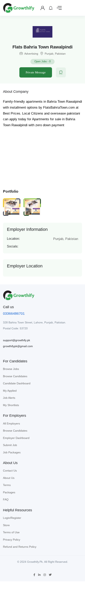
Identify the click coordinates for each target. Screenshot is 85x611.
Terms (7, 485)
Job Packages (12, 452)
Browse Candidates (15, 376)
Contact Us (10, 470)
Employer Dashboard (16, 438)
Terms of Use (11, 532)
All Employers (11, 423)
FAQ (5, 499)
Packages (9, 492)
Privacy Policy (11, 539)
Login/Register (12, 517)
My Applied (10, 390)
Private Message (36, 72)
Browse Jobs (11, 368)
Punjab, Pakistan (55, 53)
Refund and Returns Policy (19, 546)
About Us (8, 477)
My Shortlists (11, 405)
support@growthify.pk (16, 340)
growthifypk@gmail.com (18, 346)
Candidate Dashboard (16, 383)
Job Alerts (9, 397)
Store (6, 525)
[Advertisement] (42, 157)
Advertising (31, 53)
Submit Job (10, 445)
